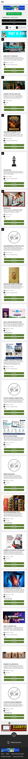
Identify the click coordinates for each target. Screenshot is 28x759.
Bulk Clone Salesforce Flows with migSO (13, 322)
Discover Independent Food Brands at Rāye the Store (12, 512)
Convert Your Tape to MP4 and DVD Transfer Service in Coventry (14, 360)
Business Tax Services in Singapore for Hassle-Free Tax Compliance (13, 664)
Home (2, 754)
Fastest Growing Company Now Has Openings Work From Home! (13, 398)
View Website (14, 71)
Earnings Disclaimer (6, 756)
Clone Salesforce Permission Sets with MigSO (13, 702)
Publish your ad (14, 13)
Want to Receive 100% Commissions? (10, 626)
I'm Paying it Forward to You (12, 132)
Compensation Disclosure (17, 754)
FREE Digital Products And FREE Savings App (13, 284)
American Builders (9, 474)
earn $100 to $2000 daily (11, 56)
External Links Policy (18, 756)
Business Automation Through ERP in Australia (14, 550)
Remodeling (7, 208)
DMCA (7, 754)
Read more (14, 69)
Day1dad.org (7, 170)
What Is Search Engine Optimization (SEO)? (10, 436)
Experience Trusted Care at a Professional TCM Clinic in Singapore (12, 588)
